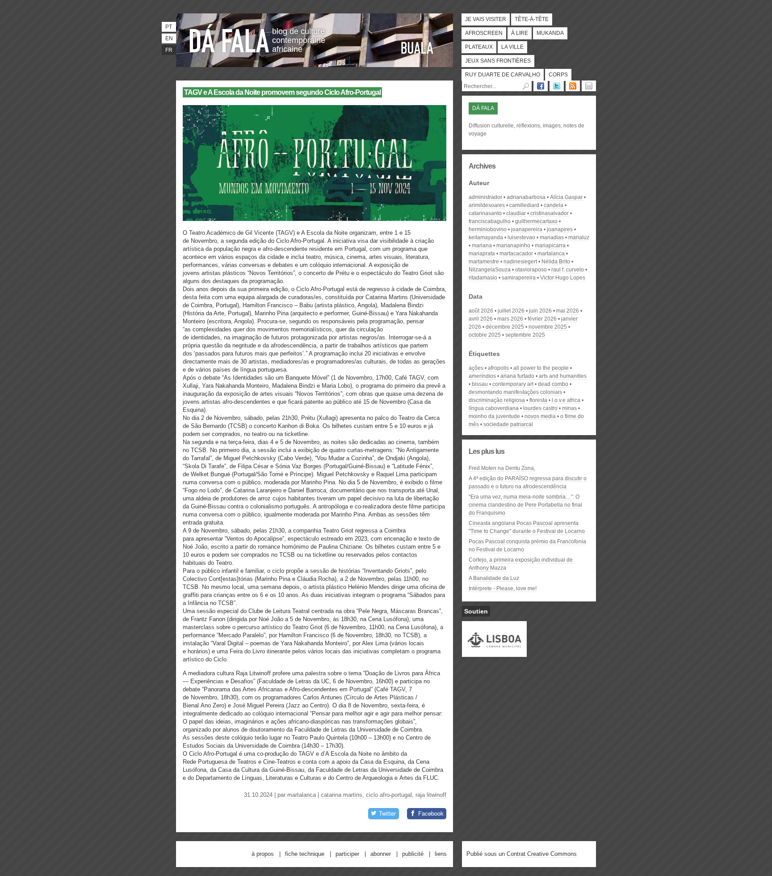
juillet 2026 (511, 311)
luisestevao (521, 237)
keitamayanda (486, 237)
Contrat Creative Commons (542, 854)
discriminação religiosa (497, 400)
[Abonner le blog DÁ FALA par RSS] (573, 85)
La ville (512, 47)
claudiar (516, 213)
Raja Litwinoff (430, 794)
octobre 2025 (485, 335)
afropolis (498, 368)
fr (168, 50)
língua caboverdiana (494, 408)
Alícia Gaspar (566, 197)
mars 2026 (510, 319)
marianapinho (513, 245)
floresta (538, 400)
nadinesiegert (520, 261)
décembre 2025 (505, 327)
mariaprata (482, 253)
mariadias (552, 237)
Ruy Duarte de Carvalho (502, 75)
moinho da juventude (494, 416)
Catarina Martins (341, 794)
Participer (347, 854)
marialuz (578, 237)
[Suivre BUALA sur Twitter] (557, 85)
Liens (441, 854)
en (169, 38)
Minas (569, 408)
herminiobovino (488, 229)
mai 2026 (567, 311)
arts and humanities (563, 376)
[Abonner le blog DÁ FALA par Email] (589, 85)
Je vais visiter (485, 19)
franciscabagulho (490, 221)
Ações (476, 368)
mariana (482, 245)
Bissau (480, 384)
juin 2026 (540, 311)
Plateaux (479, 47)
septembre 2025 (525, 335)
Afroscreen (484, 33)
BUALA (417, 48)
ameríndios (482, 376)
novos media (540, 416)
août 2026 (481, 311)
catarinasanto (485, 213)
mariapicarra (550, 245)
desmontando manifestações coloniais (515, 392)
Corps (558, 75)
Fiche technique (304, 854)
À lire (519, 33)
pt (168, 27)
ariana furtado (517, 376)
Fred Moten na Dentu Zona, (502, 468)
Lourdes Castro (540, 408)
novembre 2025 (548, 327)
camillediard (524, 205)
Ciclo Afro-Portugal (389, 794)
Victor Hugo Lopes (562, 278)
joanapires (560, 229)
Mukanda (550, 33)
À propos (263, 854)
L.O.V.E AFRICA (566, 400)
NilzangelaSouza (490, 270)
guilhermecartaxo (536, 221)
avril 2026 (481, 319)
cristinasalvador (549, 213)
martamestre (484, 261)
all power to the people (541, 368)
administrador (485, 197)
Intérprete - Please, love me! (503, 588)
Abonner (380, 854)
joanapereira (526, 229)
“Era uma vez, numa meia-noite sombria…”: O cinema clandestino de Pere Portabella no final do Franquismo (525, 505)
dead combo (553, 384)
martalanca (301, 794)
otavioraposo (531, 270)
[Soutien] (494, 653)
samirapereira (519, 278)
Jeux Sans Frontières (498, 61)
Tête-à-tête (532, 19)
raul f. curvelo (567, 270)
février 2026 (542, 319)
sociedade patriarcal (508, 424)
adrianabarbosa (526, 197)
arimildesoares (487, 205)
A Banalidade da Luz (494, 578)
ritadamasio (483, 278)
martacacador (516, 253)
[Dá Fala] (230, 38)
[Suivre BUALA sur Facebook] (540, 85)
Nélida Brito (555, 261)
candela (553, 205)
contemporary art (512, 384)
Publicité (413, 854)
